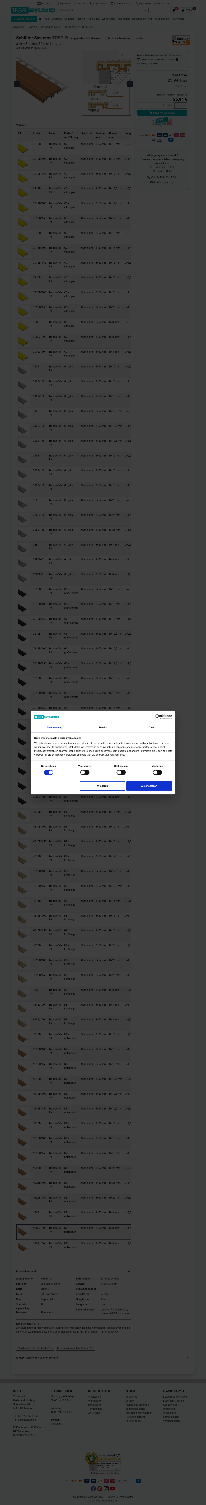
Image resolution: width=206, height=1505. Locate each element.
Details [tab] (103, 727)
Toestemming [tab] (54, 727)
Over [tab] (151, 727)
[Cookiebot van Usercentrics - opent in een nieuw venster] (158, 716)
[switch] (84, 772)
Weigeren (102, 785)
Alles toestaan (149, 785)
